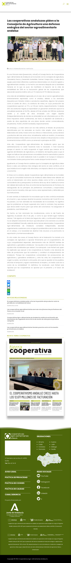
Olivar (16, 305)
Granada (41, 449)
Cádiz (40, 444)
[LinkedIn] (35, 293)
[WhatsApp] (35, 290)
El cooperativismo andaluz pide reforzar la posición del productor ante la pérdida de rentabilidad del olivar (33, 302)
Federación (17, 68)
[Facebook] (35, 281)
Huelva (53, 442)
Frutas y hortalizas (27, 68)
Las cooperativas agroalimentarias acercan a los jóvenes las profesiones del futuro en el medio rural (34, 310)
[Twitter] (35, 284)
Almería (41, 442)
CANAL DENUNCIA (13, 494)
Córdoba (41, 447)
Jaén (53, 444)
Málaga (54, 447)
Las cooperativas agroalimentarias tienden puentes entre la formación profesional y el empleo (32, 328)
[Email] (35, 287)
